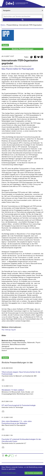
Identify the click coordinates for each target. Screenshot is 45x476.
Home (3, 25)
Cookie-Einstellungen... (9, 473)
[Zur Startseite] (22, 6)
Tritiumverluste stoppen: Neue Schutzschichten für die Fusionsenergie (21, 373)
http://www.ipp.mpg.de (9, 330)
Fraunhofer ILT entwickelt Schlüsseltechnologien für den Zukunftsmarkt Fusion (21, 440)
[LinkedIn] (42, 57)
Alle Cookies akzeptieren (33, 473)
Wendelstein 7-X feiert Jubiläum (13, 390)
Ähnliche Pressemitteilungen (22, 49)
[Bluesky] (38, 57)
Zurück (5, 45)
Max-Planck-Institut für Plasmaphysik (18, 68)
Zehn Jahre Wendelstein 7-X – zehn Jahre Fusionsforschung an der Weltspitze (17, 422)
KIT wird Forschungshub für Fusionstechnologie (18, 405)
